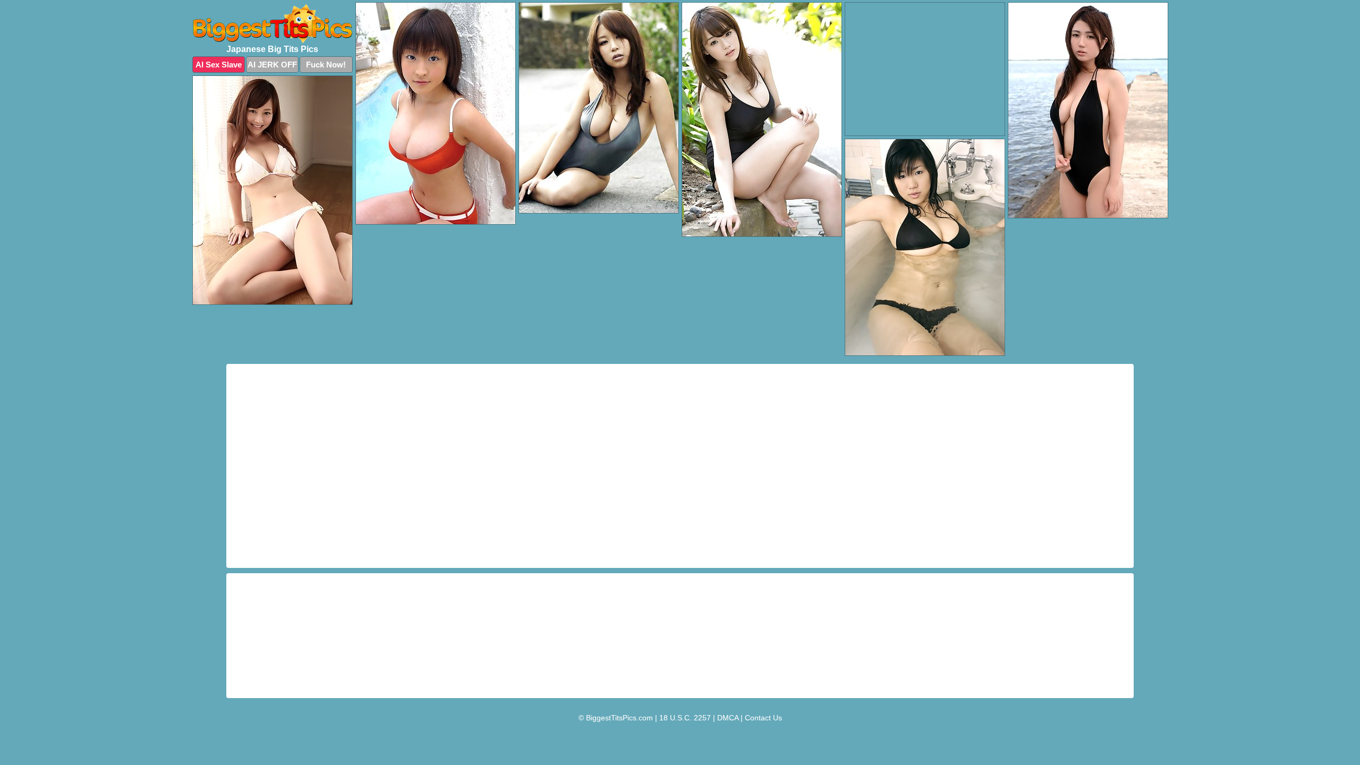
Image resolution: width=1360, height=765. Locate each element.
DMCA (727, 717)
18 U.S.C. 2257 (685, 717)
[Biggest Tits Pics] (272, 23)
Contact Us (763, 717)
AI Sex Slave (219, 64)
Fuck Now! (326, 64)
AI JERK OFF (272, 64)
